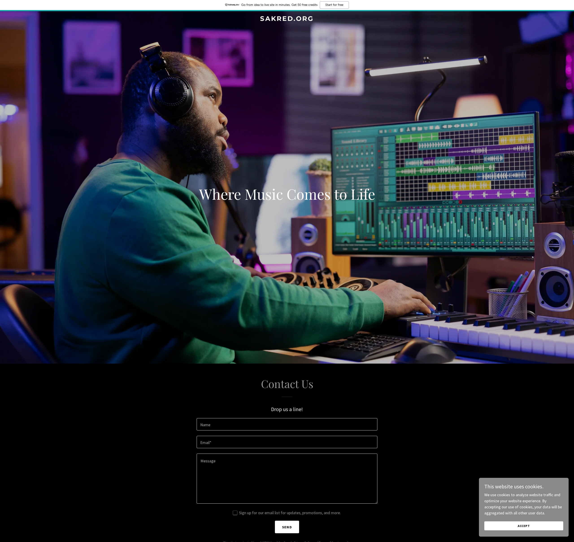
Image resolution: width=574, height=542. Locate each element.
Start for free (334, 5)
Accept (524, 526)
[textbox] (287, 424)
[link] (287, 19)
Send (287, 527)
